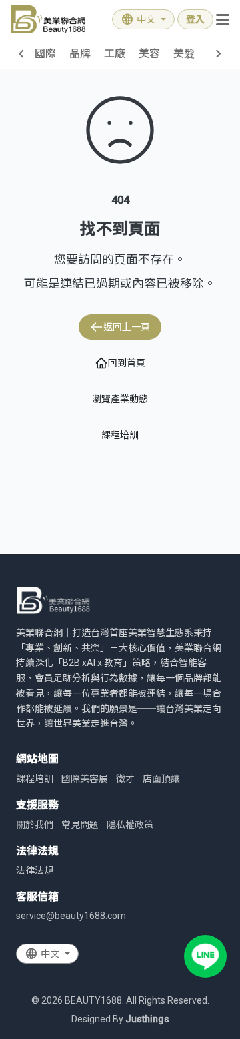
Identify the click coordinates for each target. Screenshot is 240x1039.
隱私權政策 (130, 824)
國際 (45, 53)
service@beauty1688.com (71, 915)
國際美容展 (84, 778)
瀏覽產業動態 (120, 399)
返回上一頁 (126, 327)
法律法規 (34, 870)
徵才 (125, 778)
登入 (195, 19)
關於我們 (34, 824)
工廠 (114, 53)
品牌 (80, 53)
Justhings (147, 1019)
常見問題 (80, 824)
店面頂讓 (161, 778)
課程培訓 (120, 435)
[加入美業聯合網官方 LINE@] (205, 956)
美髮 (184, 53)
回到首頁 (126, 363)
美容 (149, 53)
